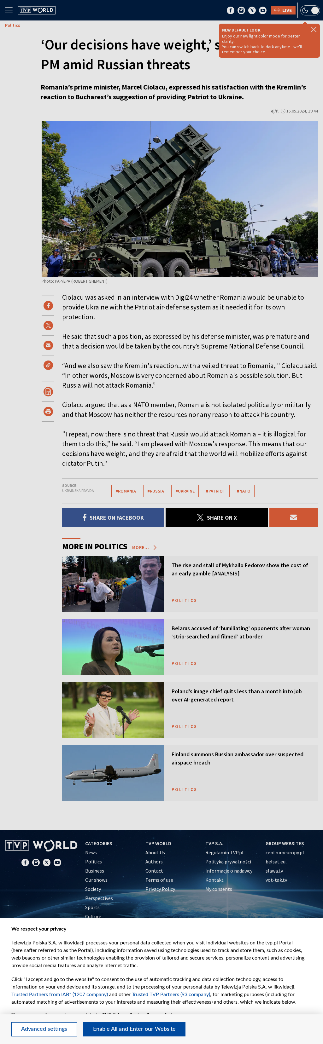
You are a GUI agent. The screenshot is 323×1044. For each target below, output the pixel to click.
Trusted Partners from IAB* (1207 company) (59, 994)
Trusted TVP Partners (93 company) (171, 994)
